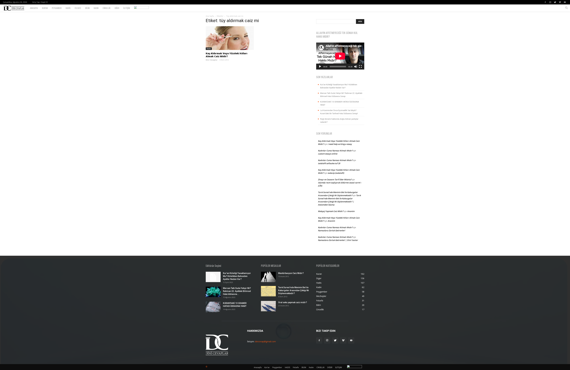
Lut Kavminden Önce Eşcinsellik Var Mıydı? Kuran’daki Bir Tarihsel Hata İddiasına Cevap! (339, 112)
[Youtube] (565, 2)
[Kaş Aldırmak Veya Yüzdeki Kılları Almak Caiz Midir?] (230, 38)
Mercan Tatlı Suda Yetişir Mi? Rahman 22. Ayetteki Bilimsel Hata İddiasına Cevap (341, 94)
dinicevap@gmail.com (265, 341)
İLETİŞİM (126, 7)
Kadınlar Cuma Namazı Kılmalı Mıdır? (335, 150)
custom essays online (327, 153)
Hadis (209, 49)
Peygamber (56, 7)
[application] (340, 56)
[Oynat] (320, 66)
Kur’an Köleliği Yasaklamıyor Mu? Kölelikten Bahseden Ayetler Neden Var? (338, 86)
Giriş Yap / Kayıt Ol (40, 2)
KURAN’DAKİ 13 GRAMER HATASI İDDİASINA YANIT (339, 103)
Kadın (96, 7)
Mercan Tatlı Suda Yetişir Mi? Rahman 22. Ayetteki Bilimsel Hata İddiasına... (237, 291)
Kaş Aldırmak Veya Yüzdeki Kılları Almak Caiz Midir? (226, 55)
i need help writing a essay (340, 144)
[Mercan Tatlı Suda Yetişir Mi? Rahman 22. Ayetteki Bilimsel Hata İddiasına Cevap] (213, 292)
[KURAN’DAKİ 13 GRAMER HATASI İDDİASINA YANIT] (213, 307)
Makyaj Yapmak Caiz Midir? (330, 211)
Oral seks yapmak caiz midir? (292, 302)
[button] (566, 8)
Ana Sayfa (210, 16)
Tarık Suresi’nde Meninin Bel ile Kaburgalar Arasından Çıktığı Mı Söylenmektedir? (293, 290)
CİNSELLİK (106, 7)
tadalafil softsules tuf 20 (329, 163)
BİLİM (87, 7)
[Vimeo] (560, 2)
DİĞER (117, 7)
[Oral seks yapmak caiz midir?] (268, 306)
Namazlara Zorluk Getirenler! (331, 230)
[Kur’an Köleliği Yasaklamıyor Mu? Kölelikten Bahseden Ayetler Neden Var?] (213, 277)
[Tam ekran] (360, 66)
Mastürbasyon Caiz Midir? (291, 273)
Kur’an (45, 7)
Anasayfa (34, 7)
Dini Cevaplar (211, 60)
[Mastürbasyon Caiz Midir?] (268, 277)
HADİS (68, 7)
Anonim (350, 211)
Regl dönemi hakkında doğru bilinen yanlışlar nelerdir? (339, 120)
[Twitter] (555, 2)
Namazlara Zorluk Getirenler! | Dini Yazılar (338, 240)
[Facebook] (545, 2)
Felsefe (78, 7)
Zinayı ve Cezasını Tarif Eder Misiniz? (335, 179)
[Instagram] (550, 2)
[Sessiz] (355, 66)
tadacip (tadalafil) (336, 173)
